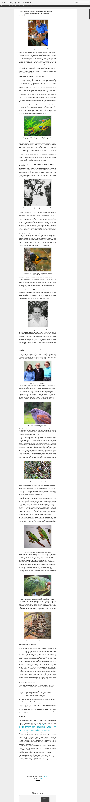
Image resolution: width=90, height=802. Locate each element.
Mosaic (16, 5)
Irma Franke (45, 776)
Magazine (11, 5)
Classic (2, 5)
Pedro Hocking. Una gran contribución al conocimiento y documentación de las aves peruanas (36, 13)
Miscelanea (40, 778)
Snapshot (25, 5)
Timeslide (31, 5)
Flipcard (6, 5)
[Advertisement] (64, 33)
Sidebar (20, 5)
